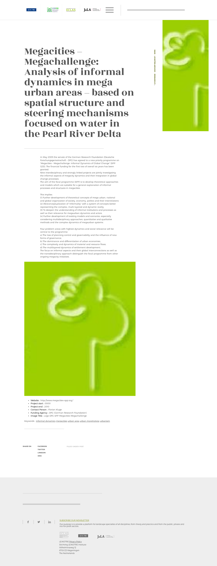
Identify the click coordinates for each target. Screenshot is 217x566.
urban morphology (89, 421)
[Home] (156, 10)
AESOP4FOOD (52, 10)
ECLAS (71, 10)
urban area (73, 421)
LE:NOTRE (31, 10)
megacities (61, 421)
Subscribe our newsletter (74, 520)
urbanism (105, 421)
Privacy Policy (75, 541)
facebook (42, 446)
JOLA (92, 10)
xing (40, 456)
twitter (41, 449)
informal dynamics (45, 421)
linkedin (42, 453)
